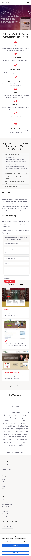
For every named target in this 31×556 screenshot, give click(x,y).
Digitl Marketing (5, 513)
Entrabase (5, 2)
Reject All (15, 553)
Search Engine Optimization (8, 509)
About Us (4, 488)
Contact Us (4, 490)
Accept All (15, 545)
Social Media (5, 511)
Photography (5, 516)
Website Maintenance (7, 504)
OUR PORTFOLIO (15, 385)
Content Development (7, 506)
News (3, 486)
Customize (15, 549)
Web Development (6, 502)
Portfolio (4, 481)
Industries (4, 484)
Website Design (5, 499)
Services (4, 479)
